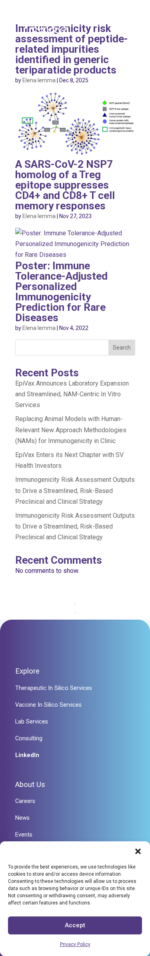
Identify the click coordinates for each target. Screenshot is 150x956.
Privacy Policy (75, 944)
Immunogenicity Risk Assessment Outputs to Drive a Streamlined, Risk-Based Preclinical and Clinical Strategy (75, 490)
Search (122, 347)
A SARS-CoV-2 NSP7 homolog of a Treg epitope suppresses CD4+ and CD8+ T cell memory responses (65, 185)
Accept (75, 925)
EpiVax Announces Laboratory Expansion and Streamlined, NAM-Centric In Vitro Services (72, 394)
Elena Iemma (39, 80)
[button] (138, 851)
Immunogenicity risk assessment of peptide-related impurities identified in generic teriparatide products (71, 49)
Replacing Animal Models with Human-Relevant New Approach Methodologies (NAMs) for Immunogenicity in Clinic (70, 429)
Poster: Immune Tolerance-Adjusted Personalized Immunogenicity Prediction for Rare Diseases (61, 292)
